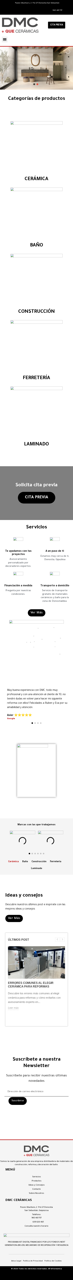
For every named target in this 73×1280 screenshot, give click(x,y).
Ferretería (55, 862)
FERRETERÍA (36, 378)
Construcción (39, 862)
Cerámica (13, 862)
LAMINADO (36, 444)
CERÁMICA (36, 179)
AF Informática (55, 1269)
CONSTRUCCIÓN (36, 312)
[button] (56, 25)
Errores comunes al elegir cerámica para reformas (31, 984)
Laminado (36, 868)
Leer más (13, 1007)
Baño (25, 862)
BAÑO (36, 245)
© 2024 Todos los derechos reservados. (29, 1269)
